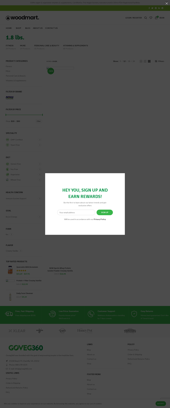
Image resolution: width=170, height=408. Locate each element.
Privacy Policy (100, 219)
